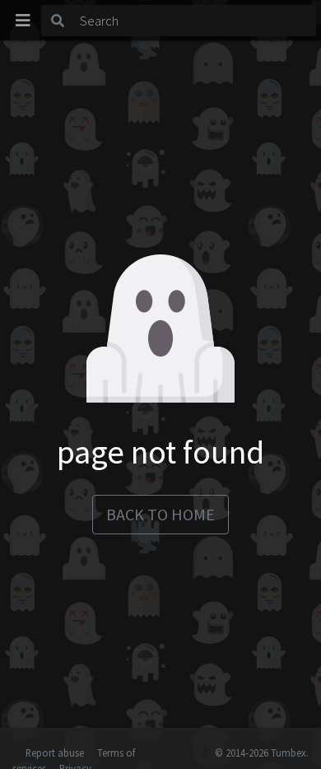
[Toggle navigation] (23, 20)
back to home (160, 514)
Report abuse (55, 752)
